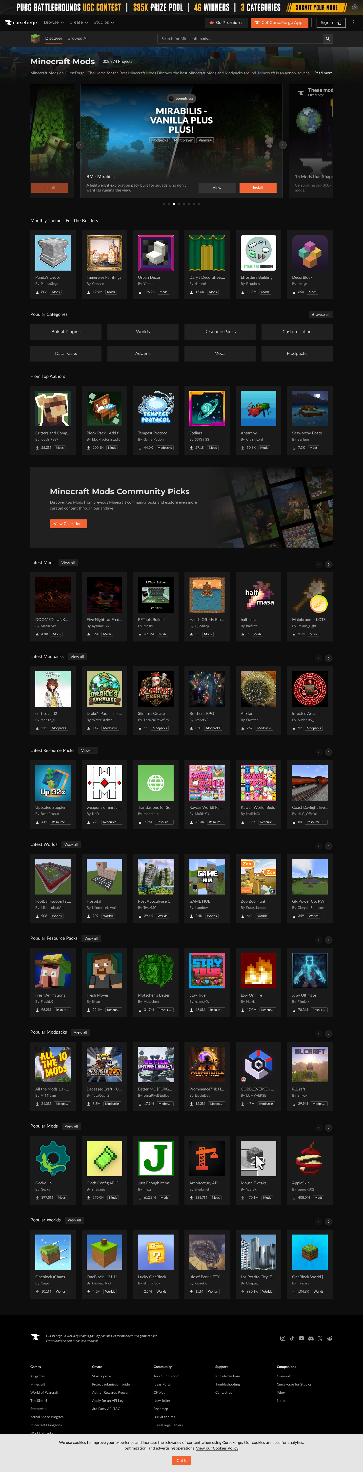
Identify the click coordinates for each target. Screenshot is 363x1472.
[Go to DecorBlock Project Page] (310, 264)
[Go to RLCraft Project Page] (310, 1076)
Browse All (77, 38)
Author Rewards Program (111, 1392)
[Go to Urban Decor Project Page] (156, 264)
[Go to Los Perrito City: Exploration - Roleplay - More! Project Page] (258, 1264)
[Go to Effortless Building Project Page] (258, 264)
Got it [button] (182, 1461)
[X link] (320, 1338)
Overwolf (284, 1376)
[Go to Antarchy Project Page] (258, 420)
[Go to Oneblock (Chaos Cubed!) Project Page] (53, 1264)
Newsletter (162, 1401)
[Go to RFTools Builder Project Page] (156, 606)
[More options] (353, 23)
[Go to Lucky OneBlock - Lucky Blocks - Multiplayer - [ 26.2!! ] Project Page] (156, 1264)
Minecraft (37, 1384)
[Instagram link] (283, 1338)
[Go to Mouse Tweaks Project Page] (258, 1170)
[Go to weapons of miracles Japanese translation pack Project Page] (104, 794)
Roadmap (161, 1409)
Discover (53, 38)
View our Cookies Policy (217, 1448)
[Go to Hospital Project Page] (104, 888)
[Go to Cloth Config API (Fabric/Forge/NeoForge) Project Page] (104, 1170)
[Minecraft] (35, 39)
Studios (101, 22)
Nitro (281, 1401)
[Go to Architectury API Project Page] (207, 1170)
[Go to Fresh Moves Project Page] (104, 982)
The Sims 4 (38, 1401)
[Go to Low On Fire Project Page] (258, 982)
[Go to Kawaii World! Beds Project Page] (258, 794)
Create (76, 22)
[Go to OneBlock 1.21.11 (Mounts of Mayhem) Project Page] (104, 1264)
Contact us (223, 1392)
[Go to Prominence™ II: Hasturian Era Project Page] (207, 1076)
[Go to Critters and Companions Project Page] (53, 420)
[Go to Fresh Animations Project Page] (53, 982)
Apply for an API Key (107, 1401)
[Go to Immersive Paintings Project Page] (104, 264)
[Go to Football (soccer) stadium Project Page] (53, 888)
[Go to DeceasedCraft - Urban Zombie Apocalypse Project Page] (104, 1076)
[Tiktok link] (292, 1338)
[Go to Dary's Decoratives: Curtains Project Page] (207, 264)
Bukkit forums (164, 1417)
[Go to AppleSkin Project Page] (310, 1170)
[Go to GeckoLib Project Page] (53, 1170)
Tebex (281, 1392)
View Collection (244, 188)
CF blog (159, 1392)
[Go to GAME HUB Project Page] (207, 888)
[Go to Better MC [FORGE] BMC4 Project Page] (156, 1076)
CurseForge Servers (168, 1425)
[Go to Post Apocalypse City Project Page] (156, 888)
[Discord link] (311, 1338)
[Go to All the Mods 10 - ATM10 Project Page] (53, 1076)
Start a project (103, 1376)
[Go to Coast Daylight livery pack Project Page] (310, 794)
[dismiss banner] (355, 7)
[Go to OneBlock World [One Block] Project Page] (310, 1264)
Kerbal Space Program (47, 1417)
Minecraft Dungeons (46, 1425)
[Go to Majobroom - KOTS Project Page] (310, 606)
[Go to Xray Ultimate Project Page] (310, 982)
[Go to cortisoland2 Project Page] (53, 700)
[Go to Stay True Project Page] (207, 982)
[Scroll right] (329, 564)
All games (37, 1376)
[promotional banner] (181, 7)
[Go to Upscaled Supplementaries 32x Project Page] (53, 794)
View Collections (68, 524)
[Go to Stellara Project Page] (207, 420)
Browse (51, 22)
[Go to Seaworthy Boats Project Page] (310, 420)
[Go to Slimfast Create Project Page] (156, 700)
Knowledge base (227, 1376)
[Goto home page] (21, 22)
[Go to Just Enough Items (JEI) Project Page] (156, 1170)
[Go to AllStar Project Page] (258, 700)
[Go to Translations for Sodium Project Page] (156, 794)
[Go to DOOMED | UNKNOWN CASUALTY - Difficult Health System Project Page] (53, 606)
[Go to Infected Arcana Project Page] (310, 700)
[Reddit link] (330, 1338)
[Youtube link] (301, 1338)
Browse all (321, 314)
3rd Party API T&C (106, 1409)
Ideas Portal (162, 1384)
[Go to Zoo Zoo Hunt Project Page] (258, 888)
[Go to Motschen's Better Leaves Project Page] (156, 982)
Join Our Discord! (167, 1376)
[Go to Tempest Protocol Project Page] (156, 420)
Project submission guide (111, 1384)
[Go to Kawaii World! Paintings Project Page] (207, 794)
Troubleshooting (227, 1384)
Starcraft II (38, 1409)
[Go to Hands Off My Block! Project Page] (207, 606)
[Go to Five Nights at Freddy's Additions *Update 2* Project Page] (104, 606)
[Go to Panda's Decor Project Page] (53, 264)
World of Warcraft (44, 1392)
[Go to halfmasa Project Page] (258, 606)
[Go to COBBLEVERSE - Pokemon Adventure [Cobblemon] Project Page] (258, 1076)
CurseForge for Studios (294, 1384)
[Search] (328, 39)
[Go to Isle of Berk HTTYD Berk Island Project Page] (207, 1264)
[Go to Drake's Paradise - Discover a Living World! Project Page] (104, 700)
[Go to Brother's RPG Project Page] (207, 700)
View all (68, 563)
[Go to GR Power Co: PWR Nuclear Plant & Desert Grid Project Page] (310, 888)
